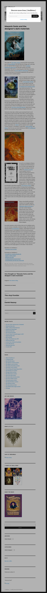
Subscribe (35, 16)
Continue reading (23, 19)
